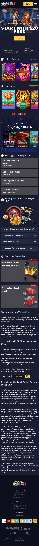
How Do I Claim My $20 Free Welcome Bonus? (18, 229)
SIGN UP (19, 38)
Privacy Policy (19, 496)
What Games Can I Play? (11, 242)
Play (28, 4)
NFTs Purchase (19, 507)
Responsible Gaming (19, 497)
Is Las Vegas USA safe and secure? (14, 235)
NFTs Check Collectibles (19, 508)
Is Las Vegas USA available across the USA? (17, 248)
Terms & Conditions (19, 494)
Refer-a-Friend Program (19, 504)
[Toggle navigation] (35, 4)
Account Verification (19, 505)
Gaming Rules (19, 493)
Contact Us (19, 515)
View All (33, 59)
